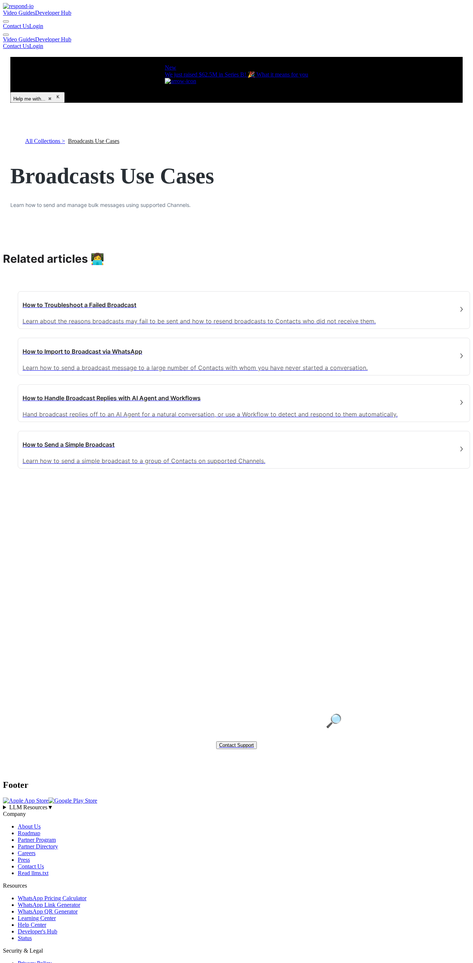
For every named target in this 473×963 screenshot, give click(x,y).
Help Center (32, 924)
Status (25, 938)
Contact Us (16, 26)
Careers (26, 853)
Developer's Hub (37, 931)
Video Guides (19, 13)
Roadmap (29, 833)
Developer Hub (53, 13)
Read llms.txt (33, 873)
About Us (29, 826)
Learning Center (37, 918)
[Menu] (6, 35)
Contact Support (236, 745)
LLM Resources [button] (31, 807)
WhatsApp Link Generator (49, 904)
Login (36, 26)
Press (24, 859)
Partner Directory (38, 846)
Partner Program (37, 839)
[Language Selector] (6, 21)
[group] (236, 807)
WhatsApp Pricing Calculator (52, 898)
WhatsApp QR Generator (48, 911)
